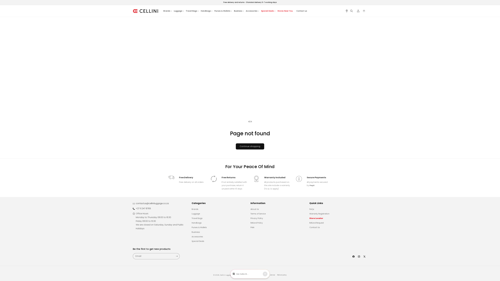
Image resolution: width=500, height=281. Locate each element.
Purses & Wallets (199, 227)
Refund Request (316, 223)
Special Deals (198, 241)
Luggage (196, 213)
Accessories (197, 236)
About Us (255, 209)
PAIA (252, 227)
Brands (195, 209)
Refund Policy (257, 223)
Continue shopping (250, 146)
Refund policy (282, 275)
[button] (167, 11)
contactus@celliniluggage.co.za (152, 203)
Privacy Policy (257, 218)
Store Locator (316, 218)
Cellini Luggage (226, 275)
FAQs (311, 209)
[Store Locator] (348, 11)
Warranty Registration (319, 213)
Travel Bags (197, 218)
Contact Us (314, 227)
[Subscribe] (177, 256)
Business (196, 232)
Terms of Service (258, 213)
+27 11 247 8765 (143, 208)
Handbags (197, 223)
